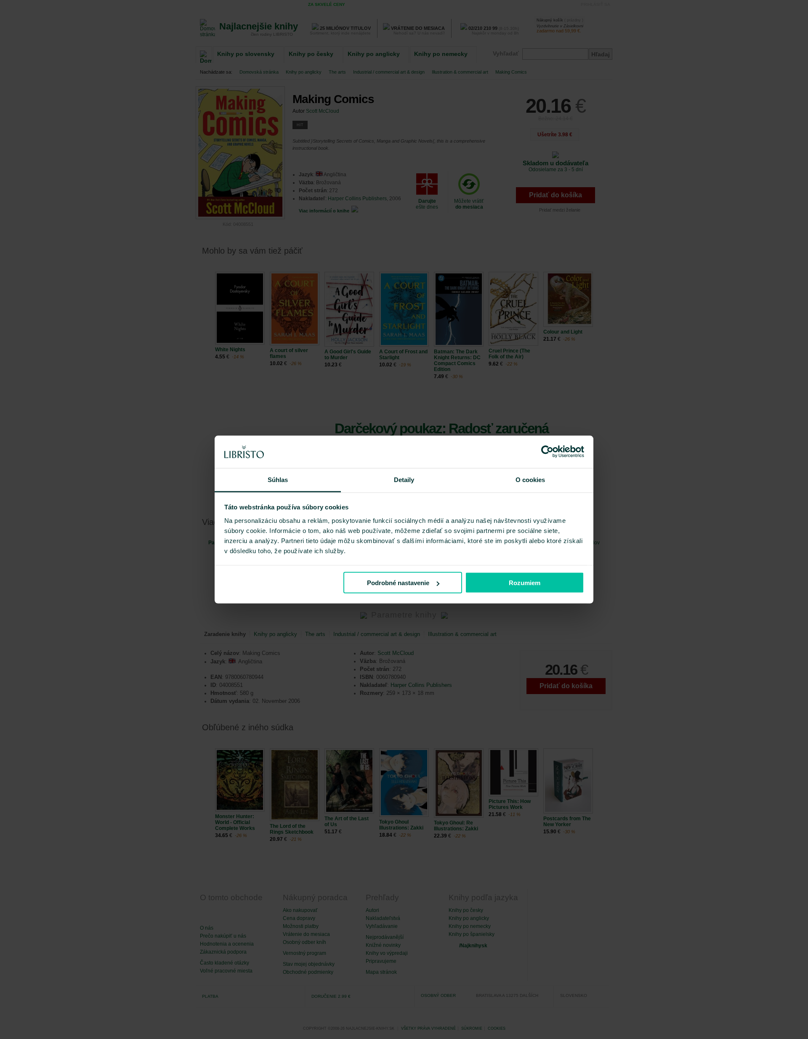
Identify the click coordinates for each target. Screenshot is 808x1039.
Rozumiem (524, 582)
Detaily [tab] (404, 479)
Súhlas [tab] (278, 479)
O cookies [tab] (530, 479)
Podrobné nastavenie (398, 582)
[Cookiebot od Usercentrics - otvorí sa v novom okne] (547, 451)
